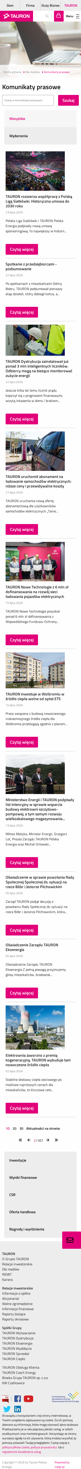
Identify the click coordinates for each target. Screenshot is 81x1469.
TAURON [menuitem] (8, 1253)
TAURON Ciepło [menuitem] (13, 1358)
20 (14, 1128)
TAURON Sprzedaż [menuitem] (15, 1353)
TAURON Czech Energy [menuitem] (19, 1372)
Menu (69, 16)
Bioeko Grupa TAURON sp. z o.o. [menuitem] (25, 1377)
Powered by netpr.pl (62, 1464)
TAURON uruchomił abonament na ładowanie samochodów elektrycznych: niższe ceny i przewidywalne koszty (38, 481)
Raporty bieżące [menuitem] (13, 1314)
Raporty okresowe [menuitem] (15, 1319)
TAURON (70, 5)
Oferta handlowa (22, 1212)
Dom (10, 5)
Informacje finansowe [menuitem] (18, 1308)
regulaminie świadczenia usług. (21, 1451)
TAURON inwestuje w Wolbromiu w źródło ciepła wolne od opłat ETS (35, 696)
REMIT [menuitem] (7, 1274)
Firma (30, 5)
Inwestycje (17, 1160)
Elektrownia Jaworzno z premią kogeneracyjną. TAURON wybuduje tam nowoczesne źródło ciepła (38, 1060)
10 (8, 1128)
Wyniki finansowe (23, 1177)
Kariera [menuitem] (7, 1279)
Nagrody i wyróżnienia (26, 1229)
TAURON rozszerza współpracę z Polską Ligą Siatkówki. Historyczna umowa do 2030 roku (39, 201)
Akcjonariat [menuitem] (10, 1298)
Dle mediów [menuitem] (10, 1269)
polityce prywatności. (44, 1447)
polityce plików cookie (15, 1447)
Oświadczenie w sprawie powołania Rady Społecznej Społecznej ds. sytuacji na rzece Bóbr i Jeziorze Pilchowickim (40, 882)
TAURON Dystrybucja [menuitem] (17, 1338)
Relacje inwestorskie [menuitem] (17, 1264)
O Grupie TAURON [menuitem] (15, 1258)
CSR (12, 1195)
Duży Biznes (50, 5)
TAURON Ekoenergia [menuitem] (17, 1343)
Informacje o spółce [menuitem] (16, 1293)
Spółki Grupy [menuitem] (12, 1327)
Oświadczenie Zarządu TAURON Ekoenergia (32, 947)
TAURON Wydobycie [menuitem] (17, 1348)
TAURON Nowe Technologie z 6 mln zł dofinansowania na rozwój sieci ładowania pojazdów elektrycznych (37, 591)
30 (21, 1128)
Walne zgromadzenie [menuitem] (17, 1303)
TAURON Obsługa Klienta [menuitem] (20, 1367)
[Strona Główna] (16, 16)
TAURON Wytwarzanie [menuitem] (18, 1333)
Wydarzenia (18, 136)
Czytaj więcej (22, 249)
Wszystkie (17, 118)
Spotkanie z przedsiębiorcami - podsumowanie (31, 266)
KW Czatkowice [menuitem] (13, 1382)
